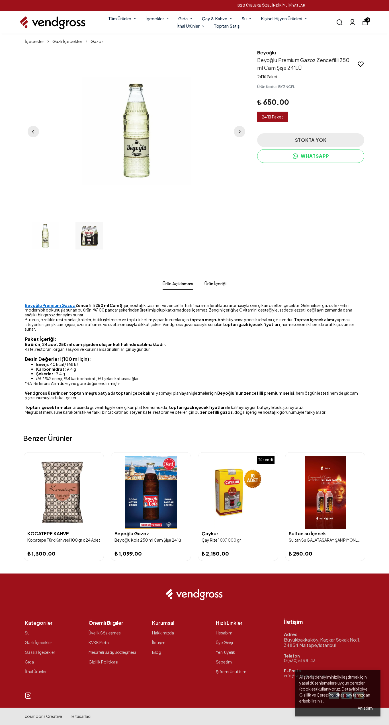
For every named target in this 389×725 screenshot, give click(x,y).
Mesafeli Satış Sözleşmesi (112, 652)
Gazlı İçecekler (67, 41)
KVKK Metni (99, 642)
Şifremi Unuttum (231, 671)
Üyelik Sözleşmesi (105, 632)
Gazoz (97, 41)
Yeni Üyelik (225, 652)
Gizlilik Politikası (103, 661)
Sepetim (224, 661)
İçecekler (155, 18)
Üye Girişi (224, 642)
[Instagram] (28, 695)
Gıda (183, 18)
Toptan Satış (227, 25)
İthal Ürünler (188, 25)
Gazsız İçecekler (40, 652)
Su (244, 18)
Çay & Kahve (214, 18)
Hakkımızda (163, 632)
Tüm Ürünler (119, 18)
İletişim (158, 642)
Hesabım (224, 632)
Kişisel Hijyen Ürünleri (281, 18)
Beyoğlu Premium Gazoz (50, 305)
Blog (156, 652)
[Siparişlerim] (352, 22)
